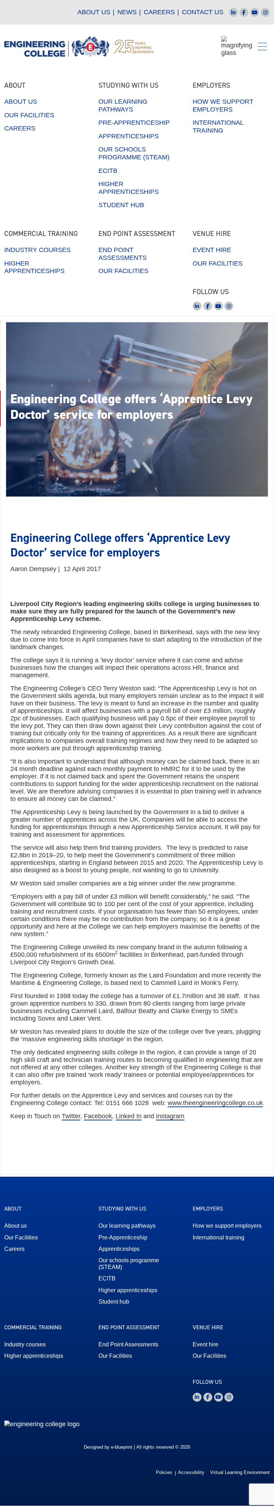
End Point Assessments (122, 253)
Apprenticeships (128, 136)
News (127, 12)
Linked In (129, 1116)
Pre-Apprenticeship (134, 122)
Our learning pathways (122, 105)
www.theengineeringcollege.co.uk (215, 1102)
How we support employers (223, 105)
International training (218, 126)
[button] (262, 46)
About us (93, 12)
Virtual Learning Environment (240, 1472)
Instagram (170, 1116)
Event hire (212, 249)
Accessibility (191, 1472)
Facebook (98, 1116)
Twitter (71, 1116)
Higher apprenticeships (128, 187)
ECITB (107, 170)
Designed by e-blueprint (108, 1447)
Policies (164, 1472)
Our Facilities (29, 115)
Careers (159, 12)
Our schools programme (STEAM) (133, 153)
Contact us (202, 12)
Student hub (121, 205)
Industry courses (37, 249)
